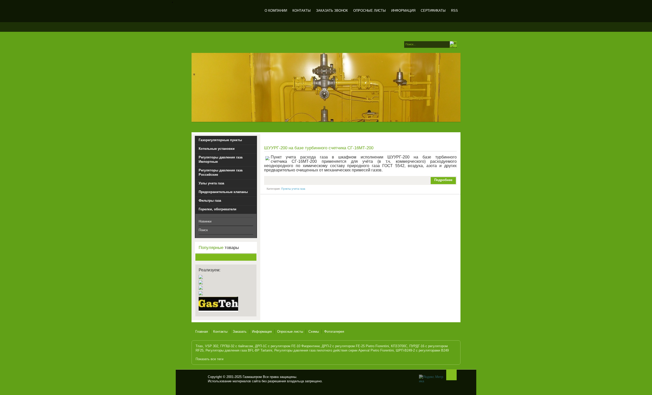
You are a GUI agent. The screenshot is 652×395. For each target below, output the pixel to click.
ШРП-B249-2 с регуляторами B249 (422, 350)
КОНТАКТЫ (301, 10)
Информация (262, 331)
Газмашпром (225, 11)
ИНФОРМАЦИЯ (403, 10)
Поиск (203, 230)
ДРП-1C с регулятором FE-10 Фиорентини (287, 346)
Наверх (451, 374)
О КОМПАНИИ (276, 10)
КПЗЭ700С (399, 346)
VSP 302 (211, 346)
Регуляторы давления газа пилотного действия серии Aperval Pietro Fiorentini (334, 350)
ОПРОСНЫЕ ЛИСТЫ (369, 10)
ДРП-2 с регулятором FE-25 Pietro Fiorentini (355, 346)
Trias (199, 346)
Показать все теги (209, 359)
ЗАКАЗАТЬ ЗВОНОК (332, 10)
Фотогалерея (334, 331)
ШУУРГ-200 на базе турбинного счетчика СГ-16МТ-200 (318, 147)
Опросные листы (290, 331)
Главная (201, 331)
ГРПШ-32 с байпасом (236, 346)
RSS (454, 10)
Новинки (205, 221)
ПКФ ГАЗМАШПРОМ (199, 379)
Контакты (220, 331)
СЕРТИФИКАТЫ (433, 10)
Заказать (240, 331)
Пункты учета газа (293, 188)
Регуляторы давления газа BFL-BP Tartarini (239, 350)
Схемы (313, 331)
